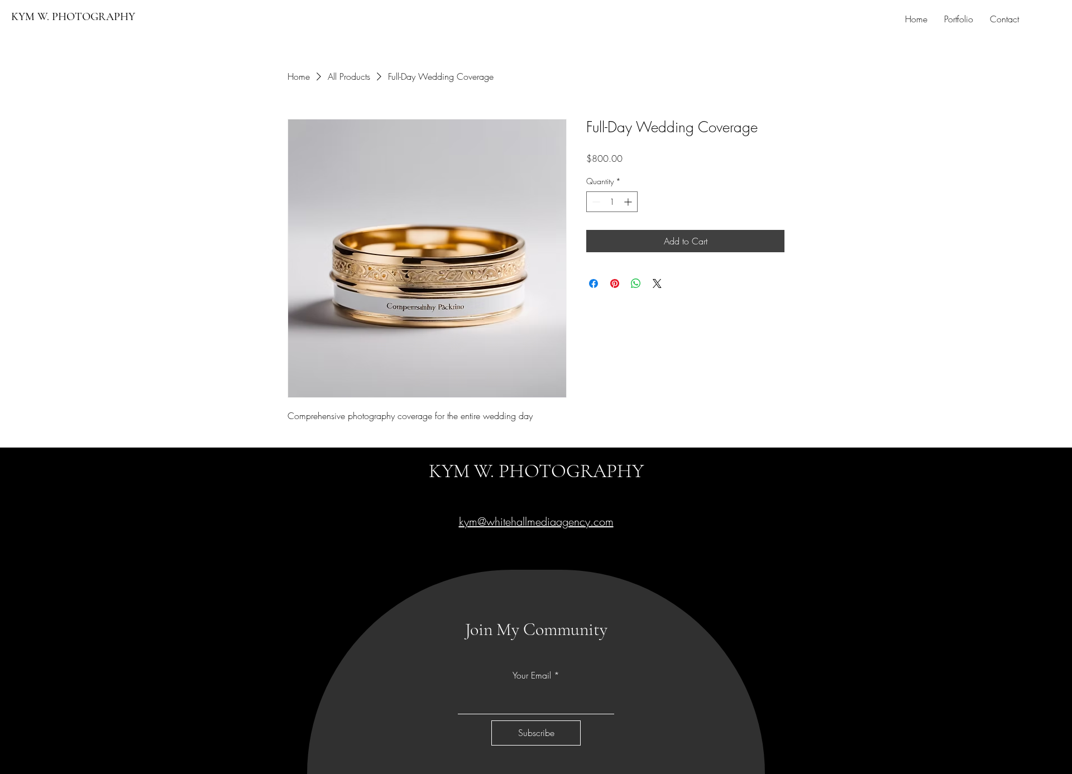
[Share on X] (657, 283)
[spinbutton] (612, 201)
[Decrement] (595, 201)
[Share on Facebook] (593, 283)
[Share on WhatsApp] (636, 283)
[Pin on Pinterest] (614, 283)
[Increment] (629, 201)
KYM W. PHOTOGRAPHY (73, 16)
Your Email (532, 675)
